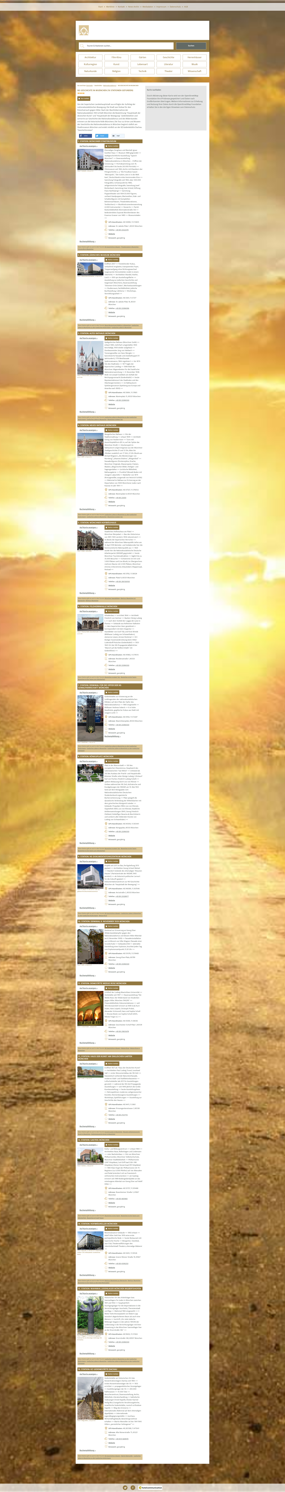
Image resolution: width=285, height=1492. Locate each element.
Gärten (142, 57)
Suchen (191, 45)
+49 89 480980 (121, 1198)
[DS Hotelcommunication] (150, 1488)
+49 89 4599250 (121, 1263)
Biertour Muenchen (92, 600)
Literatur (168, 64)
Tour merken (85, 98)
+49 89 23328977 (122, 896)
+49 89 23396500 (122, 400)
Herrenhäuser (195, 57)
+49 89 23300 (120, 497)
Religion (116, 71)
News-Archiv (133, 6)
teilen (86, 135)
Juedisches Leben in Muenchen (121, 327)
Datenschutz (175, 6)
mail (118, 135)
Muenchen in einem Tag (115, 419)
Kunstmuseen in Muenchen (113, 1132)
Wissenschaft (194, 71)
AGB (186, 6)
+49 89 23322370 (122, 230)
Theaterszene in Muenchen (129, 247)
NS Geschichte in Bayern (112, 247)
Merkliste (110, 6)
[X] (125, 1487)
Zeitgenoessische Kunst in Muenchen (103, 1134)
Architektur (90, 57)
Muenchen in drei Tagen (128, 677)
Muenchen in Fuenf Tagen (95, 1218)
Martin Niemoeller (127, 1456)
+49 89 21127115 (121, 1115)
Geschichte (168, 57)
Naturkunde (90, 71)
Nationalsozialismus (109, 85)
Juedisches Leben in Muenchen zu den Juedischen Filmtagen (108, 749)
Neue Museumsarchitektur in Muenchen (118, 325)
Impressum (161, 6)
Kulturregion (90, 64)
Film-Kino (116, 57)
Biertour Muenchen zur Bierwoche (116, 1280)
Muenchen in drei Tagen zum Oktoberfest (91, 679)
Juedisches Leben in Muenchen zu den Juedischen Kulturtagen (108, 326)
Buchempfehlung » (88, 241)
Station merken (113, 146)
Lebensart (142, 64)
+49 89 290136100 (122, 581)
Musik (195, 64)
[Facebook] (133, 1487)
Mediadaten (147, 6)
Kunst (116, 64)
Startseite (89, 85)
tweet (102, 135)
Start (100, 6)
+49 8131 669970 (121, 1439)
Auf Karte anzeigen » (89, 146)
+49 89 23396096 (122, 308)
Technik (142, 71)
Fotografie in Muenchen (85, 249)
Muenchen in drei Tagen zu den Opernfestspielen (93, 1283)
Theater (169, 71)
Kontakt (121, 6)
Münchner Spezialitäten (112, 598)
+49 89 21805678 (122, 1031)
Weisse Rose (103, 915)
